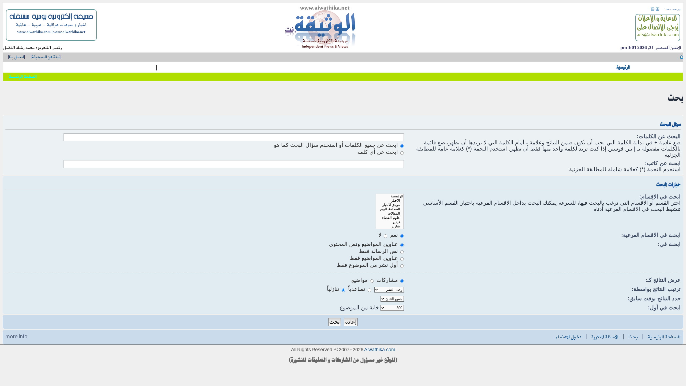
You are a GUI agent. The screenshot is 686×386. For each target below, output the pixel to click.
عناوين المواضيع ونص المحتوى (364, 244)
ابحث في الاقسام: (660, 197)
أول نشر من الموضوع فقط (368, 265)
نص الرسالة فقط (379, 251)
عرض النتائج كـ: (663, 280)
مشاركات (388, 280)
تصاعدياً (357, 289)
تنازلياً (334, 289)
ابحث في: (669, 244)
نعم (395, 235)
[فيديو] (389, 222)
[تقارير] (389, 226)
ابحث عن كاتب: (663, 163)
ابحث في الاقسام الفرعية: (651, 235)
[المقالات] (389, 213)
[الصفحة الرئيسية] (320, 28)
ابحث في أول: (664, 307)
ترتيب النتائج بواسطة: (656, 289)
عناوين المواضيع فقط (375, 258)
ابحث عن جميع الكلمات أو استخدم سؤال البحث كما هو (337, 145)
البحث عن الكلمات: (659, 136)
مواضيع (360, 280)
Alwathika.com (379, 350)
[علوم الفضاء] (389, 218)
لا (380, 235)
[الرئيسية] (389, 196)
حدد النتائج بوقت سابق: (654, 298)
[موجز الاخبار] (389, 205)
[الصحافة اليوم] (389, 209)
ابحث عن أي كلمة (378, 152)
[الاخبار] (389, 200)
